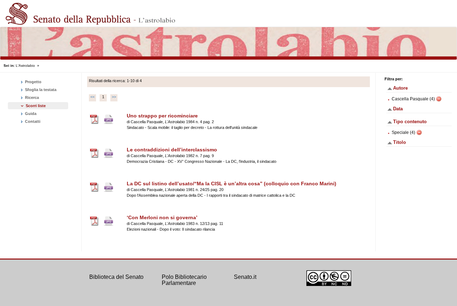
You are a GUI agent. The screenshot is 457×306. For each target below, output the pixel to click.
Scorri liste (36, 106)
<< (92, 97)
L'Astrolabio (25, 65)
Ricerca (31, 97)
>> (114, 97)
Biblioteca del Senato (116, 277)
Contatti (32, 121)
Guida (30, 113)
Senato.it (245, 277)
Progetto (32, 82)
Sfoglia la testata (40, 89)
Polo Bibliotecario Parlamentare (184, 280)
